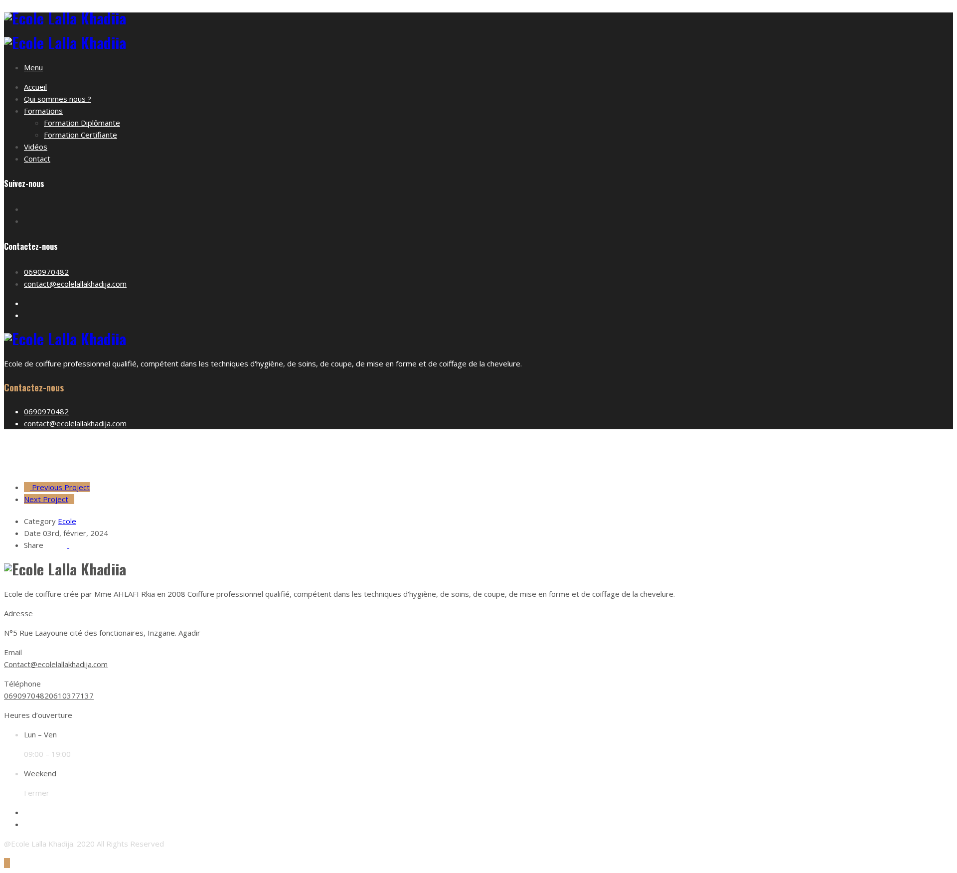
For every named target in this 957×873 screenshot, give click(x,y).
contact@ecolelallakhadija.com (75, 284)
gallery (488, 455)
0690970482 (46, 272)
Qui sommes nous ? (57, 99)
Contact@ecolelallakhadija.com (56, 664)
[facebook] (27, 812)
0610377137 (71, 695)
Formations (43, 111)
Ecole (67, 521)
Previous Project (60, 487)
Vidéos (35, 147)
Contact (37, 159)
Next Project (46, 499)
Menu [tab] (33, 67)
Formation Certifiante (80, 135)
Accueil (35, 87)
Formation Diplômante (82, 123)
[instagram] (27, 824)
